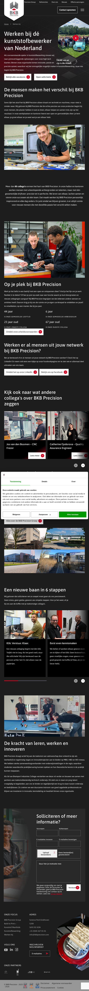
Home (6, 24)
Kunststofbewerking (12, 931)
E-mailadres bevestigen (68, 839)
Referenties (43, 2)
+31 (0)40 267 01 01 (37, 931)
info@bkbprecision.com (39, 935)
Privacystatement (48, 988)
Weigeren (16, 514)
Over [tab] (73, 481)
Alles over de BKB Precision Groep (21, 521)
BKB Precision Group (28, 2)
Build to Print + (10, 924)
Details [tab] (44, 481)
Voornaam (40, 829)
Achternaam (63, 829)
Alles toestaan (72, 514)
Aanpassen (43, 514)
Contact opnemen (67, 10)
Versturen (72, 888)
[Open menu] (82, 10)
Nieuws (64, 2)
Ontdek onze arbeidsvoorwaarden (21, 332)
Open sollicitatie (43, 77)
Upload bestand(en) (46, 854)
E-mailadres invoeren (44, 839)
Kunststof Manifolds (12, 927)
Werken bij (8, 935)
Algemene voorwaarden (62, 983)
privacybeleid (56, 894)
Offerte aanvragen (77, 2)
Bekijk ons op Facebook (52, 372)
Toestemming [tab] (15, 481)
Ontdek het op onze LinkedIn (19, 372)
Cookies (60, 988)
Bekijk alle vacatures (15, 77)
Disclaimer (45, 983)
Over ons (55, 2)
